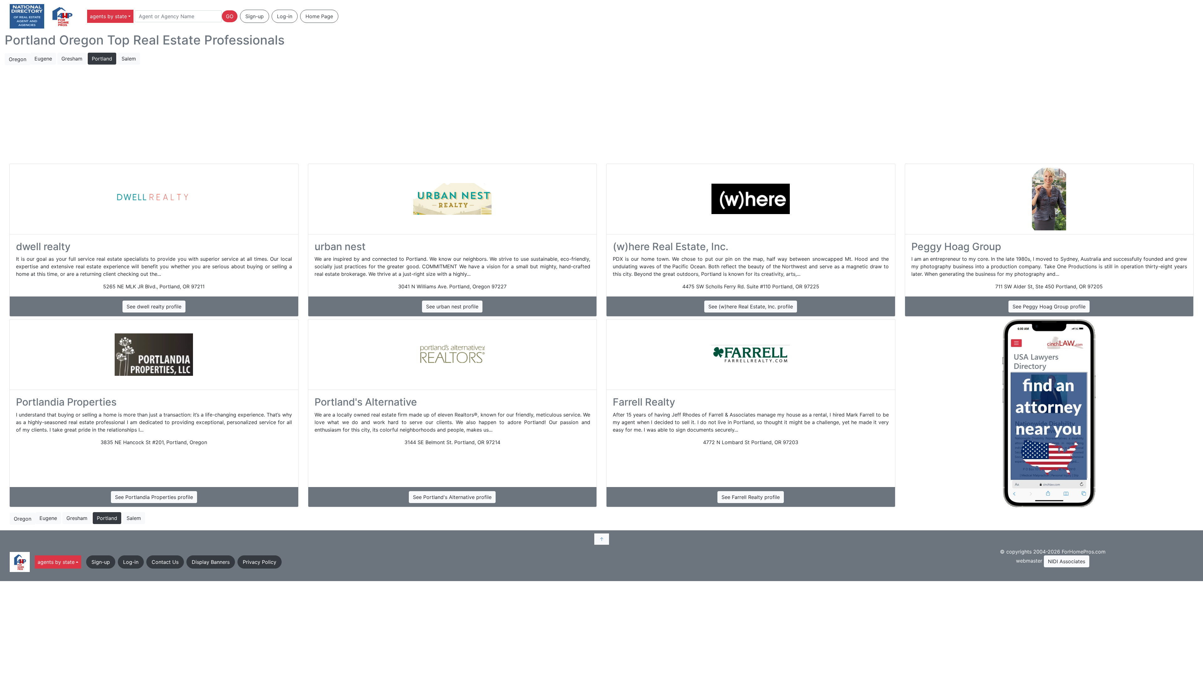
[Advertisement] (601, 115)
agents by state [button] (108, 16)
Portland (102, 58)
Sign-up (254, 16)
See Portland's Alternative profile (452, 497)
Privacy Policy (259, 562)
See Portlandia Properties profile (154, 497)
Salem (129, 58)
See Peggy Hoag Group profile (1049, 306)
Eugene (43, 58)
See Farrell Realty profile (750, 497)
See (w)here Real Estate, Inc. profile (750, 306)
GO (229, 16)
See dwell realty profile (154, 306)
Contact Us (165, 562)
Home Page (319, 16)
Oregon (17, 59)
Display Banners (211, 562)
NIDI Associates (1066, 561)
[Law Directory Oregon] (1049, 413)
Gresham (71, 58)
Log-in (284, 16)
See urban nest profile (452, 306)
